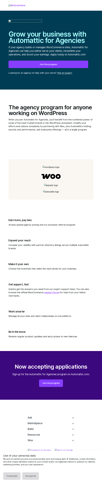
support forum (51, 292)
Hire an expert (64, 73)
